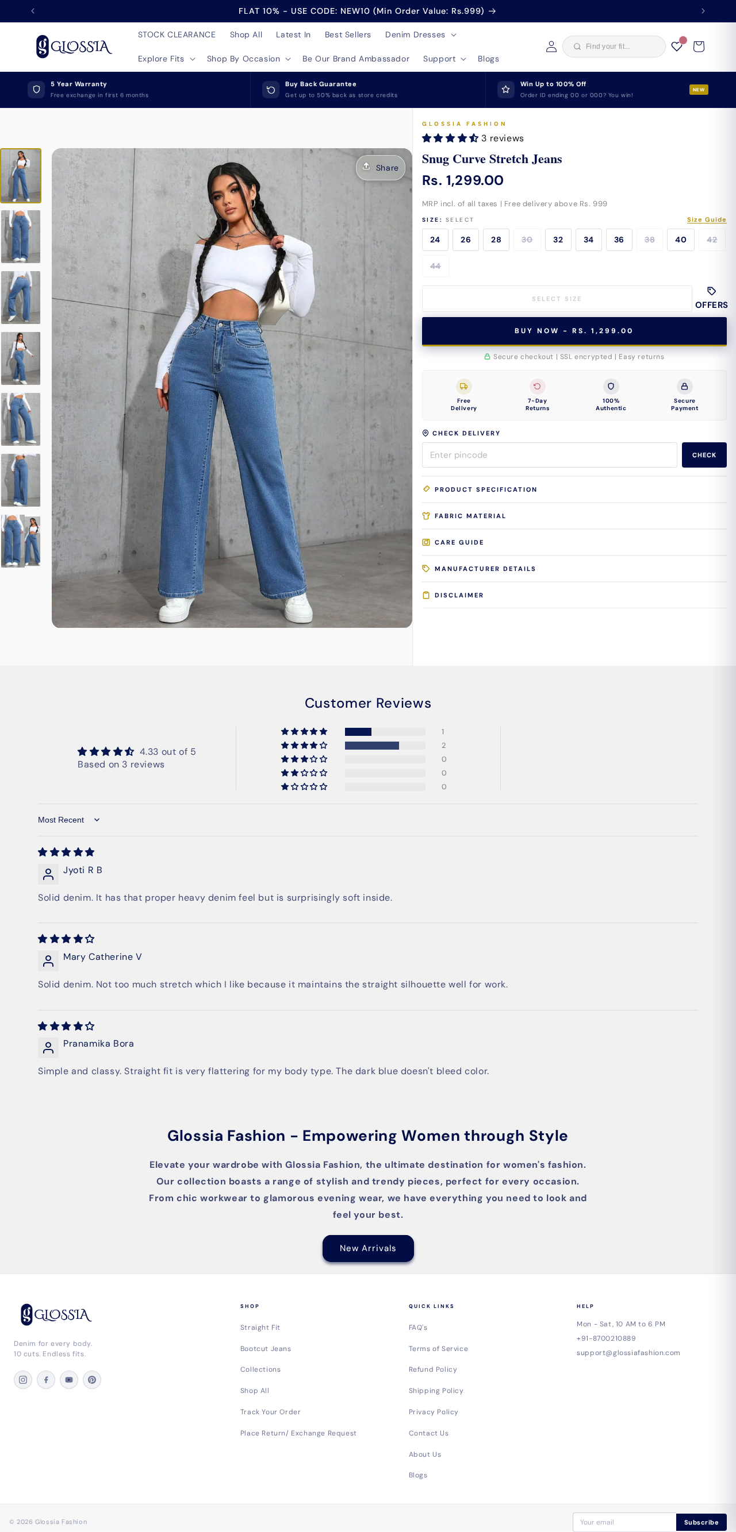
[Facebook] (46, 1380)
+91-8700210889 (606, 1338)
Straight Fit (260, 1327)
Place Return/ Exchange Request (298, 1433)
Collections (260, 1369)
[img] (66, 852)
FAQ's (418, 1327)
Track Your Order (270, 1412)
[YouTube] (69, 1380)
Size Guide (707, 219)
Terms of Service (439, 1348)
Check (704, 455)
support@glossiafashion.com (629, 1352)
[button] (419, 34)
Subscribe (701, 1522)
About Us (425, 1454)
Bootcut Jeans (266, 1348)
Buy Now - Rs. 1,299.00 (574, 330)
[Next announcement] (703, 11)
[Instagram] (23, 1380)
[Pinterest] (92, 1380)
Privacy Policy (434, 1412)
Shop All (255, 1390)
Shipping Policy (436, 1390)
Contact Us (429, 1433)
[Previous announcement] (32, 11)
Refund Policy (433, 1369)
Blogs (418, 1475)
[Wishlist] (677, 46)
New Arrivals (368, 1248)
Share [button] (387, 168)
